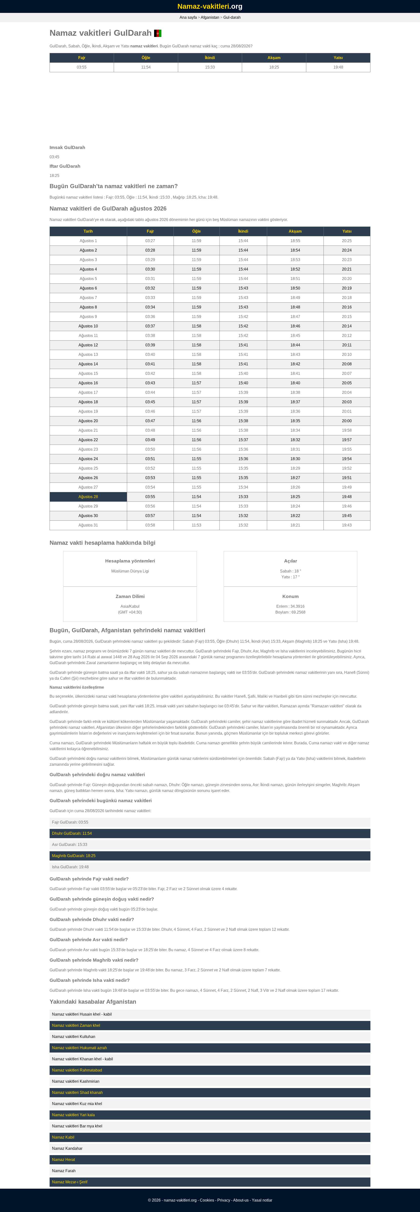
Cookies (207, 1200)
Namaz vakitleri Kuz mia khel (77, 1104)
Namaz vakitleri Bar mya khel (77, 1126)
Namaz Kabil (63, 1137)
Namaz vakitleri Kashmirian (75, 1081)
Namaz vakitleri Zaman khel (76, 1025)
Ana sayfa (188, 17)
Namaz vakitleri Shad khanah (77, 1092)
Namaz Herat (63, 1160)
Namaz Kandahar (67, 1148)
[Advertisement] (195, 106)
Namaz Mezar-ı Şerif (69, 1182)
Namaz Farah (64, 1171)
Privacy (223, 1200)
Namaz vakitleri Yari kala (73, 1115)
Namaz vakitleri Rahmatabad (77, 1070)
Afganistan (210, 17)
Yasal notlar (262, 1200)
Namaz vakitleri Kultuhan (73, 1037)
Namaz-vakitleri (203, 6)
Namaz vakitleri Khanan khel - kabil (82, 1059)
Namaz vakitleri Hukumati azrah (79, 1048)
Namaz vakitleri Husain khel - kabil (82, 1014)
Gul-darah (232, 17)
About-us (241, 1200)
